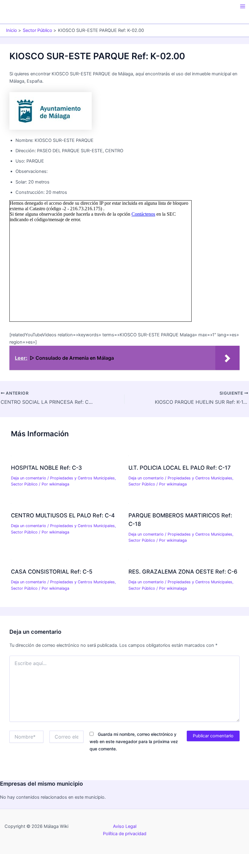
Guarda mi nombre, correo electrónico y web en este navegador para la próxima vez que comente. (134, 741)
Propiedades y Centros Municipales (82, 478)
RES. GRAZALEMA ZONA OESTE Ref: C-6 (182, 571)
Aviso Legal (124, 826)
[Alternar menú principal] (242, 6)
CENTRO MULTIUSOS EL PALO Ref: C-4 (63, 515)
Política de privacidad (124, 833)
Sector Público (24, 484)
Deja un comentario (28, 478)
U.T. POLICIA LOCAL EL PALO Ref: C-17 (179, 467)
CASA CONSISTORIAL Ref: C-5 (51, 571)
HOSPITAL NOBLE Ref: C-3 (46, 467)
